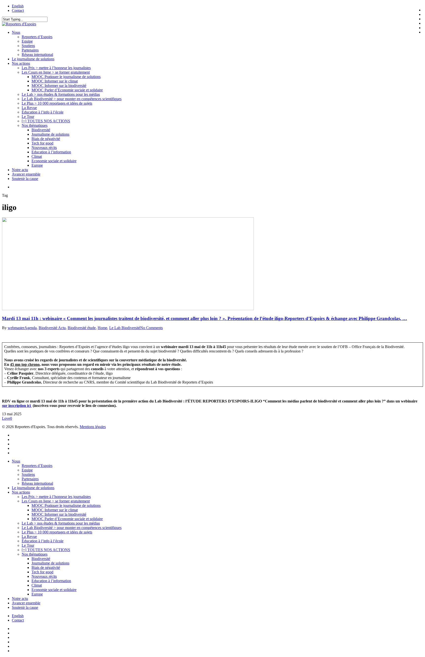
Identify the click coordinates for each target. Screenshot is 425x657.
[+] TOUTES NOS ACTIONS (46, 550)
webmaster (16, 328)
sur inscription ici (17, 405)
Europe (37, 594)
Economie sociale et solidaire (53, 590)
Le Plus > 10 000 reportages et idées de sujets (57, 532)
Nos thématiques (34, 554)
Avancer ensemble (26, 603)
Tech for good (42, 572)
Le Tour (28, 545)
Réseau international (37, 483)
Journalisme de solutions (50, 563)
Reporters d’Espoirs (37, 466)
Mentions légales (93, 427)
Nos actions (21, 492)
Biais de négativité (45, 567)
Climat (36, 585)
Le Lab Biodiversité (124, 328)
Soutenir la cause (25, 607)
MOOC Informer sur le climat (54, 510)
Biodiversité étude (82, 328)
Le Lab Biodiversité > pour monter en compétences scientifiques (71, 528)
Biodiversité (40, 559)
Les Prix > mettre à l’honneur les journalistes (56, 497)
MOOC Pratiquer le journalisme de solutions (66, 505)
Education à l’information (51, 581)
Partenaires (30, 479)
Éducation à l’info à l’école (42, 541)
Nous (16, 461)
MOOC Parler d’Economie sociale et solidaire (67, 519)
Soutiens (28, 474)
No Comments (151, 328)
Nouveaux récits (44, 576)
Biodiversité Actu (52, 328)
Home (102, 328)
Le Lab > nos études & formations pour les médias (61, 523)
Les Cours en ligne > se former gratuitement (56, 501)
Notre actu (20, 598)
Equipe (27, 470)
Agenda (30, 328)
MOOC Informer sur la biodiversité (58, 514)
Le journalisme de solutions (33, 488)
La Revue (29, 536)
